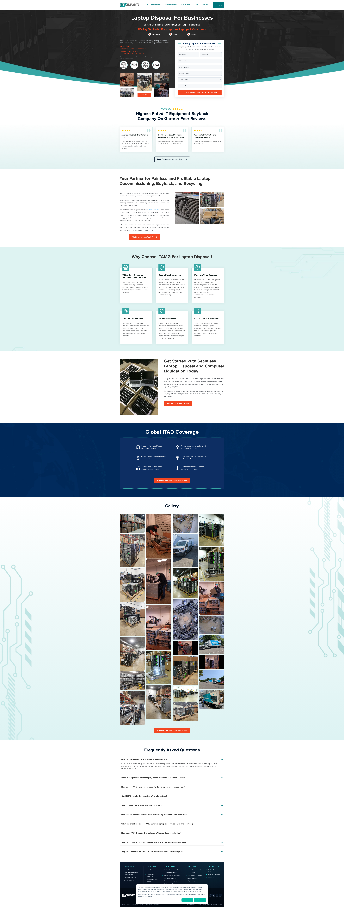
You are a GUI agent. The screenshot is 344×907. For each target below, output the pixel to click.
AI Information (148, 904)
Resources (205, 5)
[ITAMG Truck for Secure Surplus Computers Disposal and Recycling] (211, 654)
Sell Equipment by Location (172, 884)
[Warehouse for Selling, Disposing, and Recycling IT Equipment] (185, 532)
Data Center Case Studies (152, 880)
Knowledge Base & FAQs (194, 870)
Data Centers (185, 5)
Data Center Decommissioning (152, 870)
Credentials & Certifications (212, 870)
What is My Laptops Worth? (142, 237)
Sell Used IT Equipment (171, 870)
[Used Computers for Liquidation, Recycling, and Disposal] (132, 690)
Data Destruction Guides (194, 875)
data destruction (154, 210)
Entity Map (157, 904)
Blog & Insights (191, 881)
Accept (187, 900)
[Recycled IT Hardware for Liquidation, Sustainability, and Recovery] (185, 721)
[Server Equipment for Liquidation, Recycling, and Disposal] (158, 649)
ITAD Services (129, 866)
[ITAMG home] (128, 895)
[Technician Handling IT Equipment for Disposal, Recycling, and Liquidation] (211, 614)
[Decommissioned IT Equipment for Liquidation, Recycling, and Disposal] (158, 684)
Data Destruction (171, 5)
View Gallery (144, 95)
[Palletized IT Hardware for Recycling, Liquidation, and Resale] (132, 601)
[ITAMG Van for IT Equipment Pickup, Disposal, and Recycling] (185, 567)
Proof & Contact (214, 866)
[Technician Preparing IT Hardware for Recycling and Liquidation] (158, 558)
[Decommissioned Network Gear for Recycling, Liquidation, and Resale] (132, 635)
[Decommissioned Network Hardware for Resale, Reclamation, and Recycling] (211, 580)
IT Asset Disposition (130, 870)
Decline (200, 900)
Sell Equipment (170, 866)
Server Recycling (129, 880)
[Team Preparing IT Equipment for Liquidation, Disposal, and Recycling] (211, 669)
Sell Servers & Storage (170, 872)
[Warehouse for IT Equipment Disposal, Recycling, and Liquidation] (132, 670)
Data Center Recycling (150, 875)
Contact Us (211, 877)
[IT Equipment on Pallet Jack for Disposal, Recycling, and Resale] (185, 655)
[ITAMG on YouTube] (213, 895)
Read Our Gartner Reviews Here (169, 159)
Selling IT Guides (192, 878)
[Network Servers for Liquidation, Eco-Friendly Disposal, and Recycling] (185, 684)
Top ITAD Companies (214, 874)
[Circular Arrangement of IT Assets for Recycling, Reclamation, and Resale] (185, 640)
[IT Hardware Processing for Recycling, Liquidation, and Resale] (132, 724)
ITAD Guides (191, 872)
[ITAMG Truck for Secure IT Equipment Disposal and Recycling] (211, 708)
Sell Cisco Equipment (170, 878)
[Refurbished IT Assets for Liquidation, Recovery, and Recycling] (211, 546)
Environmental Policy (137, 904)
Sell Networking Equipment (172, 875)
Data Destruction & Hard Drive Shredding (131, 873)
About (196, 5)
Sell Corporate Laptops (176, 403)
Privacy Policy (126, 904)
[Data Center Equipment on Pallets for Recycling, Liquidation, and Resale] (185, 598)
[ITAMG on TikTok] (217, 895)
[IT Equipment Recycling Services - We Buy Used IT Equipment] (211, 688)
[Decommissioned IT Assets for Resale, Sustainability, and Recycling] (185, 701)
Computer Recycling (130, 877)
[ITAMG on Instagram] (210, 895)
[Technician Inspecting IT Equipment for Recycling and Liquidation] (158, 604)
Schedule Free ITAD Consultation (170, 480)
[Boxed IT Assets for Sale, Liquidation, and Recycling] (132, 532)
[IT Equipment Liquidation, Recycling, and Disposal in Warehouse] (158, 718)
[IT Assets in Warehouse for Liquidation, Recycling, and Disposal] (132, 567)
